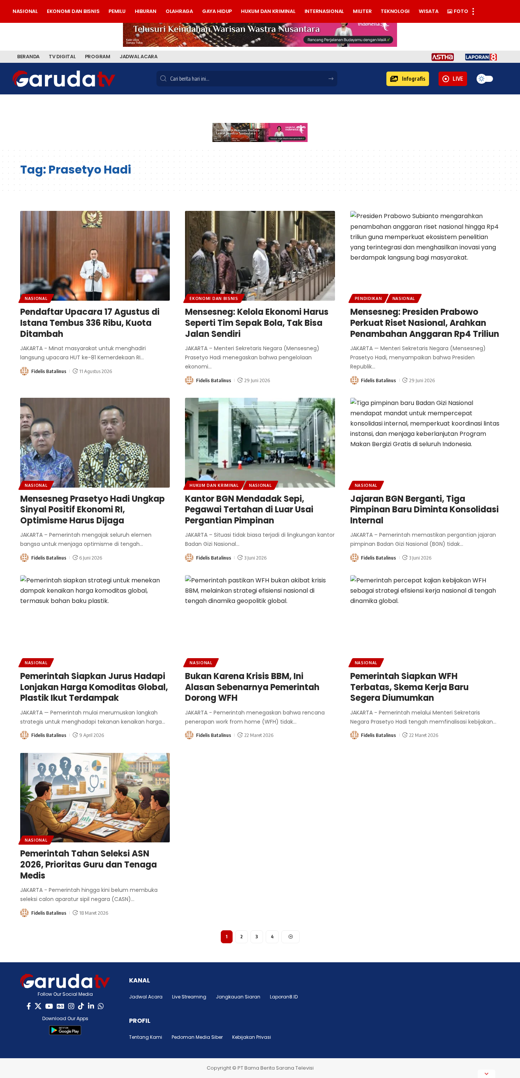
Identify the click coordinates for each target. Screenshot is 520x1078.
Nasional (36, 298)
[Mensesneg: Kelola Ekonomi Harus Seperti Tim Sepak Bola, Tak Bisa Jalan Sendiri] (260, 256)
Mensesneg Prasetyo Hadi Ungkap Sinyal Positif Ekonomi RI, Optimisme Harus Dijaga (92, 509)
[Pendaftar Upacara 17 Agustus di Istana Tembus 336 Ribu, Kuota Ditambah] (95, 256)
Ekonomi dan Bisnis (214, 298)
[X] (38, 1006)
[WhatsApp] (101, 1006)
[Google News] (60, 1006)
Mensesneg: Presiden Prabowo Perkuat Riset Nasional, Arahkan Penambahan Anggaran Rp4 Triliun (424, 323)
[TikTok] (81, 1006)
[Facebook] (29, 1006)
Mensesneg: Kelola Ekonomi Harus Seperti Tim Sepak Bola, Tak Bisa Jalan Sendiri (257, 323)
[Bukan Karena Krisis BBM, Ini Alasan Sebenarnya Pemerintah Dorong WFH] (260, 620)
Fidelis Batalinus (48, 371)
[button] (407, 79)
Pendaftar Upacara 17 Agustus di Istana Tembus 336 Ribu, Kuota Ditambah (90, 323)
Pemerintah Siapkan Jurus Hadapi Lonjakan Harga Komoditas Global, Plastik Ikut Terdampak (94, 687)
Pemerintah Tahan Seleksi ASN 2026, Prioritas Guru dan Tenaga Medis (88, 864)
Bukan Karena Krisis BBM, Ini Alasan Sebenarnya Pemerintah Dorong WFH (252, 687)
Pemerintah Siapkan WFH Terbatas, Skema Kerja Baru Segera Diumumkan (409, 687)
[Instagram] (71, 1006)
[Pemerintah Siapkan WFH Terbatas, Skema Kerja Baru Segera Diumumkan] (425, 620)
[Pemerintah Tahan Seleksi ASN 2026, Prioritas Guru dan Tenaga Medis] (95, 798)
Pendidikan (368, 298)
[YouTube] (49, 1006)
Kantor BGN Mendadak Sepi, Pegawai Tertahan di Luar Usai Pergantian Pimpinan (249, 509)
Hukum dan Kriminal (214, 485)
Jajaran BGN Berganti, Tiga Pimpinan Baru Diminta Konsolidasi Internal (424, 509)
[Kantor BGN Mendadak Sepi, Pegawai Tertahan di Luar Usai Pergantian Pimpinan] (260, 443)
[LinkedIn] (91, 1006)
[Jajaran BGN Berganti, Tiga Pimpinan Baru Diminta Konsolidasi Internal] (425, 443)
